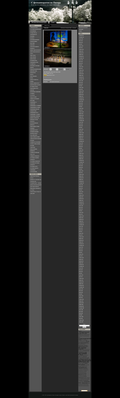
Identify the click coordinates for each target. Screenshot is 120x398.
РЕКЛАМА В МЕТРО (33, 133)
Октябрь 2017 (81, 139)
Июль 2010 (81, 290)
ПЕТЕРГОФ (32, 121)
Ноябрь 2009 (81, 304)
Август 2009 (81, 309)
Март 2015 (81, 193)
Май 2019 (80, 106)
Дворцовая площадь (83, 345)
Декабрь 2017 (81, 136)
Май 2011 (80, 273)
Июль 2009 (81, 311)
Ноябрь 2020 (81, 75)
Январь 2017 (81, 155)
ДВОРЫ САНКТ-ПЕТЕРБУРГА (35, 50)
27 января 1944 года (33, 32)
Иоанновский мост (86, 349)
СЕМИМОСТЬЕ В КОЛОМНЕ (35, 142)
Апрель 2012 (81, 254)
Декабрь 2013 (81, 219)
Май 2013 (80, 231)
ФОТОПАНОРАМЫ (33, 171)
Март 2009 (81, 318)
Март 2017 (81, 151)
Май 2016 (80, 169)
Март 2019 (81, 110)
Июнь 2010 (81, 292)
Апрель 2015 (81, 191)
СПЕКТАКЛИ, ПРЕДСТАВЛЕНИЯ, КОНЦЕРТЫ (33, 149)
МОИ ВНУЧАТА (33, 72)
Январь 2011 (81, 280)
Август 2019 (81, 101)
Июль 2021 (81, 61)
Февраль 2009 (81, 320)
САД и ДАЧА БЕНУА (33, 135)
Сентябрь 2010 (81, 287)
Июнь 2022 (81, 42)
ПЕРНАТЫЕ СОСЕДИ (34, 119)
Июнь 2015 (81, 188)
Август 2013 (81, 226)
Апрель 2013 (81, 233)
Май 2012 (80, 252)
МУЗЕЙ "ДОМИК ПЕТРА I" (35, 83)
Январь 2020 (81, 92)
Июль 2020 (81, 82)
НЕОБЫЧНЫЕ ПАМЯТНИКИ (35, 91)
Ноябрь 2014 (81, 200)
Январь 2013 (81, 238)
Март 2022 (81, 47)
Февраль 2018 (81, 132)
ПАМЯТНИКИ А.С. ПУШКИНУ (35, 105)
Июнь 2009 (81, 313)
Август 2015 (81, 184)
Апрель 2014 (81, 212)
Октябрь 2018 (81, 118)
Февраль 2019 (81, 111)
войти (49, 81)
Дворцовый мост (83, 346)
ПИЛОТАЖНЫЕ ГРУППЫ (34, 126)
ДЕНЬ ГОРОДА (33, 55)
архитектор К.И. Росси (82, 372)
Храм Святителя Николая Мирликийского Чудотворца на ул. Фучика (35, 188)
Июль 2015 (81, 186)
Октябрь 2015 (81, 181)
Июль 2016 (81, 165)
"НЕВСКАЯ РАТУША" (34, 27)
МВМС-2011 (80, 356)
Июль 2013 (81, 228)
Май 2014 (80, 210)
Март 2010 (81, 297)
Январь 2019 (81, 113)
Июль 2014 (81, 207)
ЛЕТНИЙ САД (82, 354)
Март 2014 (81, 214)
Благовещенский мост (82, 341)
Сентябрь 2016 (81, 162)
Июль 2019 (81, 103)
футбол (87, 385)
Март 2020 (81, 89)
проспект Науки (81, 381)
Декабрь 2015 (81, 177)
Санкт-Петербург (83, 363)
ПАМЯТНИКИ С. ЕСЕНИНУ (35, 114)
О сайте (52, 22)
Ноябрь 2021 (81, 54)
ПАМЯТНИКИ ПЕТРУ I (34, 112)
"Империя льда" (81, 334)
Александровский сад (84, 339)
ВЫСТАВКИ (32, 43)
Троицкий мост (82, 367)
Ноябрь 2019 (81, 96)
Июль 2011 (81, 269)
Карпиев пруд (80, 350)
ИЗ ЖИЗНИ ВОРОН (33, 60)
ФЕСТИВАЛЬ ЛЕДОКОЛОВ (35, 161)
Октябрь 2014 (81, 202)
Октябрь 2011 (81, 264)
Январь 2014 (81, 217)
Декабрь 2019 (81, 94)
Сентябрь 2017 (81, 141)
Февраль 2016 (81, 174)
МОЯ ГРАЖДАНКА (33, 76)
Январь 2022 (81, 51)
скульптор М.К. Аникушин (84, 382)
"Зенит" (80, 330)
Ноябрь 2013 (81, 221)
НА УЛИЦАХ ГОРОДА (34, 86)
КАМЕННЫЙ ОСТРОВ (34, 62)
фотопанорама (83, 385)
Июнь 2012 (81, 250)
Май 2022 (80, 44)
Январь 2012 (81, 259)
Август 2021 (81, 59)
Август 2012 (81, 247)
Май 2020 (80, 85)
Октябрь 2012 (81, 243)
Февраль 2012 (81, 257)
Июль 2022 (81, 40)
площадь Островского (83, 380)
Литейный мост (85, 355)
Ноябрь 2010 (81, 283)
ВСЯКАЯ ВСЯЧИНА (33, 41)
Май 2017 (80, 148)
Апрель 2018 (81, 129)
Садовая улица (80, 363)
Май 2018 (80, 127)
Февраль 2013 (81, 236)
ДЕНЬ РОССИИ (33, 58)
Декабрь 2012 (81, 240)
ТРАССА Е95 (32, 154)
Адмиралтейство (86, 334)
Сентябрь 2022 (81, 37)
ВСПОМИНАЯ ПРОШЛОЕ (34, 39)
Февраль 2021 (81, 70)
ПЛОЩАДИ (32, 128)
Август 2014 (81, 205)
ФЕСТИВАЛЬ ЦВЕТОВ (34, 168)
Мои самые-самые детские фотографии (39, 22)
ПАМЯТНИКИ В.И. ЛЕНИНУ (35, 107)
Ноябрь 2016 (81, 158)
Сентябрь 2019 (81, 99)
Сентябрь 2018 (81, 120)
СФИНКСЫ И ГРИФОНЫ (34, 152)
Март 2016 (81, 172)
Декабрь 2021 (81, 52)
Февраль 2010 (81, 299)
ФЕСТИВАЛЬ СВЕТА (34, 166)
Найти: (84, 324)
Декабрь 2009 (81, 302)
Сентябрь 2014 (81, 203)
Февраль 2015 (81, 195)
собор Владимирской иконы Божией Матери (84, 384)
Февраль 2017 (81, 153)
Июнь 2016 (81, 167)
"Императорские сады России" (83, 332)
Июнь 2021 (81, 63)
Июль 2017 (81, 144)
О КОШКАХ (32, 93)
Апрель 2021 (81, 66)
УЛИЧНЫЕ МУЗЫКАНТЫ (83, 368)
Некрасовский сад (85, 359)
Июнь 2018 (81, 125)
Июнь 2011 (81, 271)
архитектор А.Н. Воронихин (83, 369)
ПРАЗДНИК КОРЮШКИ (34, 131)
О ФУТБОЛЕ (32, 95)
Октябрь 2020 (81, 77)
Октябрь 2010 (81, 285)
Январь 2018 (81, 134)
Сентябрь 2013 (81, 224)
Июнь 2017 (81, 146)
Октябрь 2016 (81, 160)
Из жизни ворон (82, 348)
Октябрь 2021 (81, 56)
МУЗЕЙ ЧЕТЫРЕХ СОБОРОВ (35, 84)
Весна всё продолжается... (83, 342)
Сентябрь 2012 (81, 245)
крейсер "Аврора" (87, 377)
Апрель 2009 (81, 316)
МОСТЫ (31, 74)
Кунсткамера (85, 352)
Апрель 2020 (81, 87)
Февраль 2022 (81, 49)
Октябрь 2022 (81, 35)
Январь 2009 (81, 321)
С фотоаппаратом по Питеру (46, 2)
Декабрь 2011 (81, 261)
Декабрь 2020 (81, 73)
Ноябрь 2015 (81, 179)
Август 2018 (81, 122)
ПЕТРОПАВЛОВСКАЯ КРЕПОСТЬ (88, 361)
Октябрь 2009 (81, 306)
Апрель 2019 (81, 108)
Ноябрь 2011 (81, 262)
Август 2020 (81, 80)
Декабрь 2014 (81, 198)
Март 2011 (80, 276)
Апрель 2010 (81, 295)
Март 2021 (81, 68)
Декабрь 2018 (81, 115)
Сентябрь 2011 (81, 266)
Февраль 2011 (81, 278)
